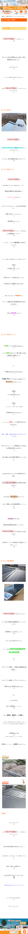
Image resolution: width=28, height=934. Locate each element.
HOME (3, 16)
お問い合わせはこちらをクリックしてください (14, 885)
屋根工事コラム (10, 16)
